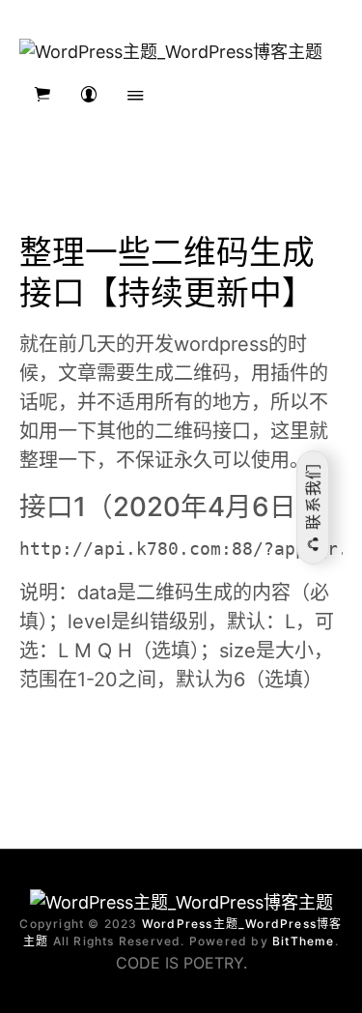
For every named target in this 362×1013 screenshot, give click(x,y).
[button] (42, 95)
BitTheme (303, 941)
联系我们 (312, 499)
